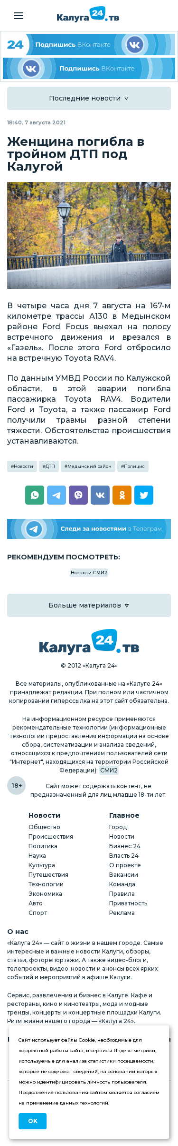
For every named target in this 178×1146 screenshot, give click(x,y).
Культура (41, 865)
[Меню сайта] (18, 15)
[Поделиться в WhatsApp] (34, 495)
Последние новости (85, 98)
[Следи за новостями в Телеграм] (89, 529)
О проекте (125, 865)
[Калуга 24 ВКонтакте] (89, 44)
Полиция (134, 466)
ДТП (50, 466)
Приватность (128, 903)
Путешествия (48, 874)
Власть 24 (124, 855)
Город (118, 827)
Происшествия (50, 836)
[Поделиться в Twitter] (144, 495)
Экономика (45, 893)
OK (32, 1121)
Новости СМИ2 (89, 572)
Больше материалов (84, 605)
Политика (42, 846)
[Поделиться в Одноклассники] (122, 495)
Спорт (37, 912)
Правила (122, 893)
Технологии (46, 884)
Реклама (122, 912)
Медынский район (89, 466)
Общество (44, 827)
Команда (122, 884)
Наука (37, 855)
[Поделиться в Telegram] (56, 495)
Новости (23, 466)
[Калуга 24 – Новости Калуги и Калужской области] (88, 14)
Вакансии (123, 874)
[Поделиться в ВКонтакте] (100, 495)
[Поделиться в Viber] (78, 495)
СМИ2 (109, 770)
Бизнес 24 (125, 846)
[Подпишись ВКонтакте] (89, 68)
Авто (35, 903)
